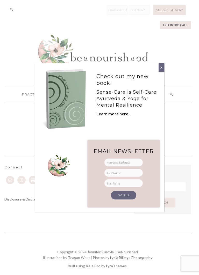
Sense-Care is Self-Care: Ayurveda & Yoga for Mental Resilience (127, 98)
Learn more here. (112, 113)
